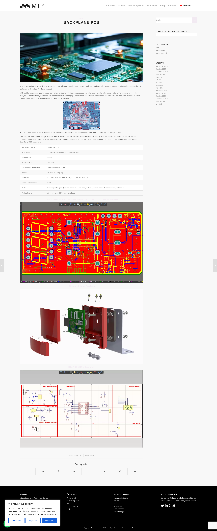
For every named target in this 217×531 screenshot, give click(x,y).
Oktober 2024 (161, 69)
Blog (81, 19)
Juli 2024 (159, 77)
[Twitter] (163, 505)
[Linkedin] (166, 505)
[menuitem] (110, 5)
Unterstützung (72, 506)
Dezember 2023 (162, 90)
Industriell (117, 501)
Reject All (33, 520)
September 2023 (162, 98)
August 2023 (160, 101)
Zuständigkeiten (73, 501)
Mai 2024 (159, 82)
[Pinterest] (170, 505)
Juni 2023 (159, 104)
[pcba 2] (81, 57)
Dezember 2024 (162, 66)
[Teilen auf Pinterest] (58, 471)
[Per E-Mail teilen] (135, 471)
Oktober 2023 (161, 96)
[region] (32, 513)
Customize (16, 520)
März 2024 (159, 88)
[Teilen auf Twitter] (43, 471)
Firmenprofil (71, 498)
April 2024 (159, 85)
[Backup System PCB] (215, 265)
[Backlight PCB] (2, 265)
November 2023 (162, 93)
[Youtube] (174, 505)
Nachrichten (160, 50)
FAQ (68, 509)
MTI (132, 528)
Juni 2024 (159, 80)
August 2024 (160, 74)
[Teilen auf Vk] (104, 471)
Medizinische (119, 509)
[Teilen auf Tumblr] (89, 471)
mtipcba (91, 456)
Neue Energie (119, 511)
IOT (115, 503)
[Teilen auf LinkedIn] (73, 471)
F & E (68, 503)
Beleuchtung (118, 506)
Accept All (49, 520)
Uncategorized (161, 53)
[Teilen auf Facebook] (27, 471)
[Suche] (194, 5)
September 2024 (162, 72)
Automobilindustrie (121, 498)
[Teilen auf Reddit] (119, 471)
